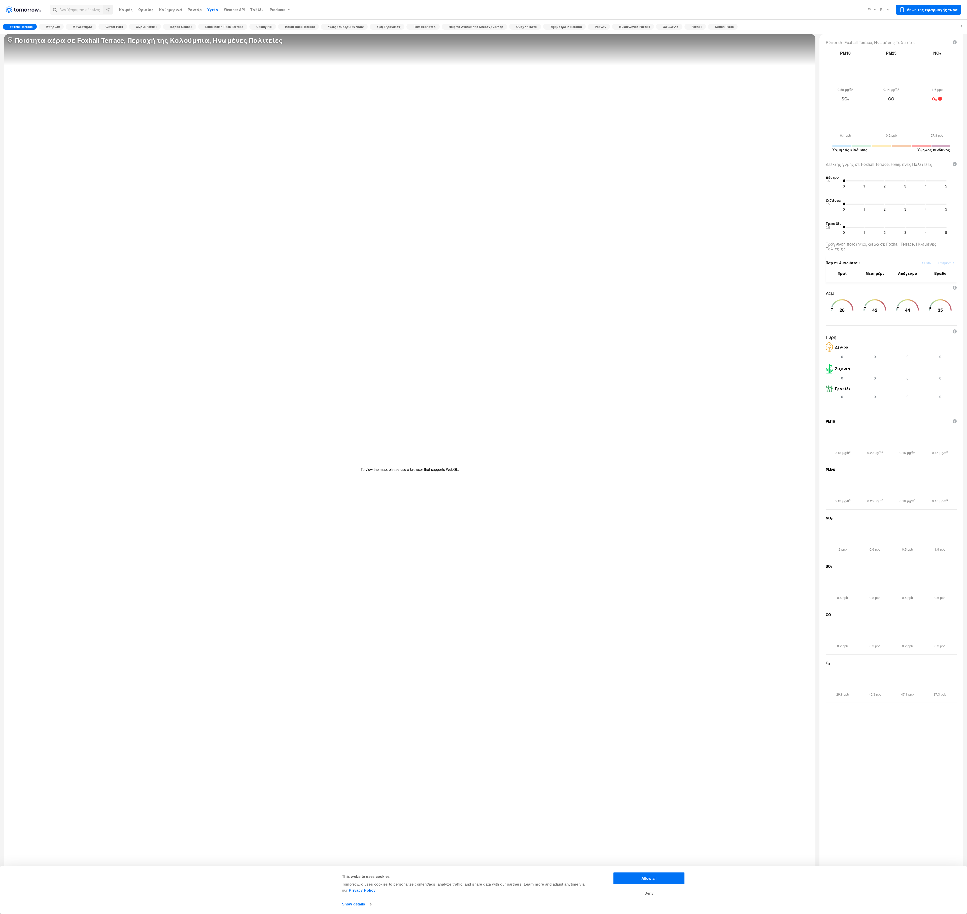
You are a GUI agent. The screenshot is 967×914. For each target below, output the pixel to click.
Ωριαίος (146, 9)
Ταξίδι (256, 9)
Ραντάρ (195, 9)
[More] (958, 27)
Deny (648, 893)
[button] (81, 10)
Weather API (234, 9)
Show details (353, 904)
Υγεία (212, 9)
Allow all (649, 878)
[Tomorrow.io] (28, 10)
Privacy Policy (362, 890)
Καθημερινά (170, 9)
